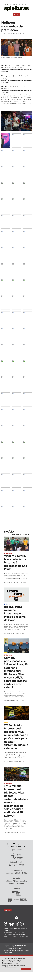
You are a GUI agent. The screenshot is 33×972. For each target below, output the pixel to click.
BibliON (15, 948)
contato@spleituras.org (20, 936)
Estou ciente (26, 969)
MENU (16, 14)
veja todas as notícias (20, 534)
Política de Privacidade (10, 967)
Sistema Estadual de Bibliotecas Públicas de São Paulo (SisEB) (16, 950)
